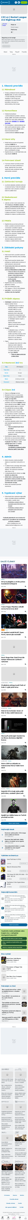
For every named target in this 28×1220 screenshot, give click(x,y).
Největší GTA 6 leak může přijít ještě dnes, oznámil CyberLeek (12, 792)
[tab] (5, 52)
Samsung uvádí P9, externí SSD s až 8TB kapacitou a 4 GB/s (11, 1018)
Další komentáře (14, 924)
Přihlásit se (24, 2)
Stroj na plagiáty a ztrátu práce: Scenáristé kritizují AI (13, 583)
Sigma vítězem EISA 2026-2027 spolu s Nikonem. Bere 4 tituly (20, 1179)
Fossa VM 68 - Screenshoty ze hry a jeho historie (11, 997)
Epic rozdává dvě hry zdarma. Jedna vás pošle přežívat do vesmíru (7, 1088)
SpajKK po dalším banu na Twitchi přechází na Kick (13, 816)
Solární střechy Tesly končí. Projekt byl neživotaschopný (7, 1188)
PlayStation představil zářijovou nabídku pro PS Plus (11, 1011)
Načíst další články (14, 823)
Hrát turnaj (6, 46)
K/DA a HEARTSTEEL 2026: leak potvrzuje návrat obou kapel (20, 1127)
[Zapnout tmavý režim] (19, 2)
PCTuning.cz (5, 993)
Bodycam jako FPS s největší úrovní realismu (20, 1144)
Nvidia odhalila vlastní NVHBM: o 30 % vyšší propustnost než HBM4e (20, 1096)
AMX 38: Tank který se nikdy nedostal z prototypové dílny (7, 1150)
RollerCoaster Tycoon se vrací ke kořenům (20, 1149)
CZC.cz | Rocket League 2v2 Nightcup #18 (14, 18)
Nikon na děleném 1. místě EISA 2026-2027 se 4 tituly (20, 1185)
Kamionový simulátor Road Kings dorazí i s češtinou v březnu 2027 (7, 1119)
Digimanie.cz (5, 1021)
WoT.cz (4, 999)
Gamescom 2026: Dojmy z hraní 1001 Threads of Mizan (7, 1081)
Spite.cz (4, 1014)
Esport (6, 629)
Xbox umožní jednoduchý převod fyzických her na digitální (6, 1126)
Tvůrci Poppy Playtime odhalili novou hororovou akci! (12, 608)
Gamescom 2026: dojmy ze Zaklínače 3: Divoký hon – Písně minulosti (20, 1154)
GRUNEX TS (15, 121)
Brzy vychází (6, 954)
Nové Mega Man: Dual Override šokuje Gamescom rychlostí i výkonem (12, 660)
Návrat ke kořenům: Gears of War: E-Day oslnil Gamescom (12, 712)
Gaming (2, 579)
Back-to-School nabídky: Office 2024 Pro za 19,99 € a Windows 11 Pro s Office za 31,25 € (6, 1181)
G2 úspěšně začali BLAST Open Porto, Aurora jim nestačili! (12, 633)
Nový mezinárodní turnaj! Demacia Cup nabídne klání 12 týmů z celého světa (20, 1120)
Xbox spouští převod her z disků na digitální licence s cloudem (11, 990)
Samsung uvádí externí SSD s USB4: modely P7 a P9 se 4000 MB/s (7, 1173)
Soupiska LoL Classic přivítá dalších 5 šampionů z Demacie (20, 1113)
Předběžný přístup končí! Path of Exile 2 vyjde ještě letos (13, 686)
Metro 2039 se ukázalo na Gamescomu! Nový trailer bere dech (12, 766)
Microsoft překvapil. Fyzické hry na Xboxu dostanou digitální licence (13, 738)
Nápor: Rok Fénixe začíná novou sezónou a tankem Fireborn (7, 1156)
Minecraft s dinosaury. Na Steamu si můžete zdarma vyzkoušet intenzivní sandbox (7, 1096)
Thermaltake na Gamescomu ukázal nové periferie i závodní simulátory (11, 1004)
